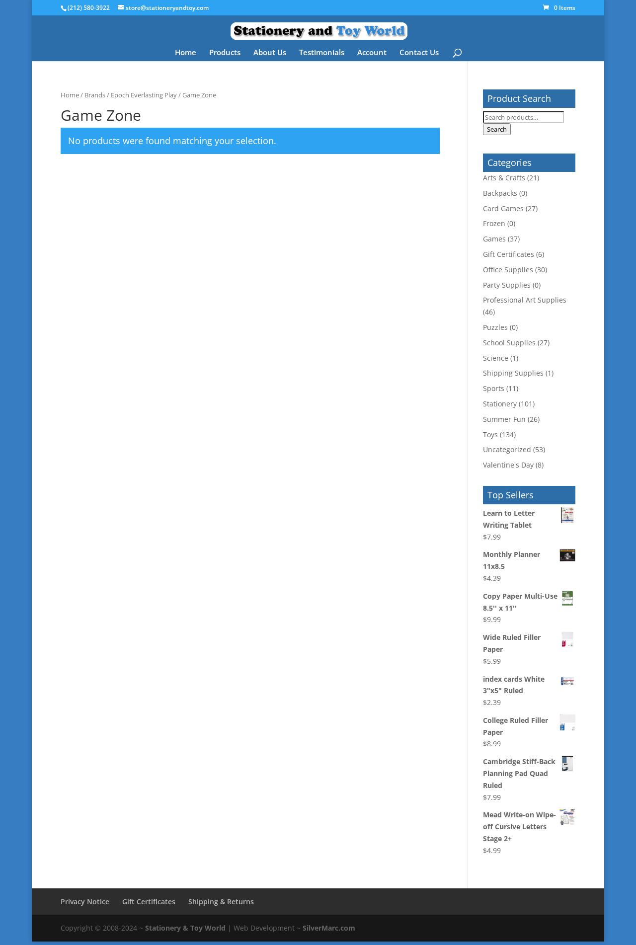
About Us (269, 53)
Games (494, 238)
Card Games (503, 208)
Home (185, 53)
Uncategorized (507, 449)
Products (224, 53)
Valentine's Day (508, 465)
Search (497, 129)
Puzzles (495, 327)
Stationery (500, 403)
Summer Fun (504, 419)
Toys (490, 434)
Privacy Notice (85, 901)
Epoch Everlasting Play (144, 94)
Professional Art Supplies (524, 300)
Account (372, 53)
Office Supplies (508, 269)
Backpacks (500, 193)
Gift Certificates (508, 254)
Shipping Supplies (513, 373)
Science (495, 358)
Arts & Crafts (504, 177)
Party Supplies (507, 285)
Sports (493, 388)
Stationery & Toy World (185, 928)
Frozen (494, 223)
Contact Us (419, 53)
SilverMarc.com (329, 928)
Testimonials (321, 53)
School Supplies (509, 342)
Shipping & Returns (221, 901)
